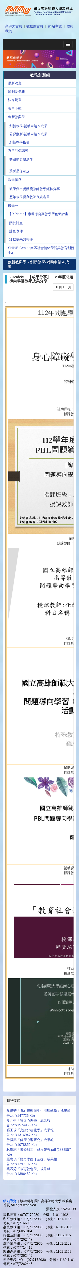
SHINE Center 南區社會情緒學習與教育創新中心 (41, 250)
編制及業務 (16, 91)
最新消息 (14, 83)
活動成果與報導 (21, 239)
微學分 (13, 205)
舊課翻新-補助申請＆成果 (28, 134)
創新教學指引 (19, 142)
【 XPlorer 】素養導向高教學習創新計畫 (38, 214)
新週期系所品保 (21, 160)
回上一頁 (64, 287)
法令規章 (14, 100)
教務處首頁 (34, 26)
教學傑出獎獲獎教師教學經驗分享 (34, 189)
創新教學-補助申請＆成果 (28, 126)
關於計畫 (16, 223)
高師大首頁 (13, 26)
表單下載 (14, 108)
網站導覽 (55, 26)
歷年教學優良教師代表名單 (29, 197)
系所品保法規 (19, 171)
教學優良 (14, 180)
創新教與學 (16, 117)
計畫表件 (16, 231)
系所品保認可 (18, 150)
